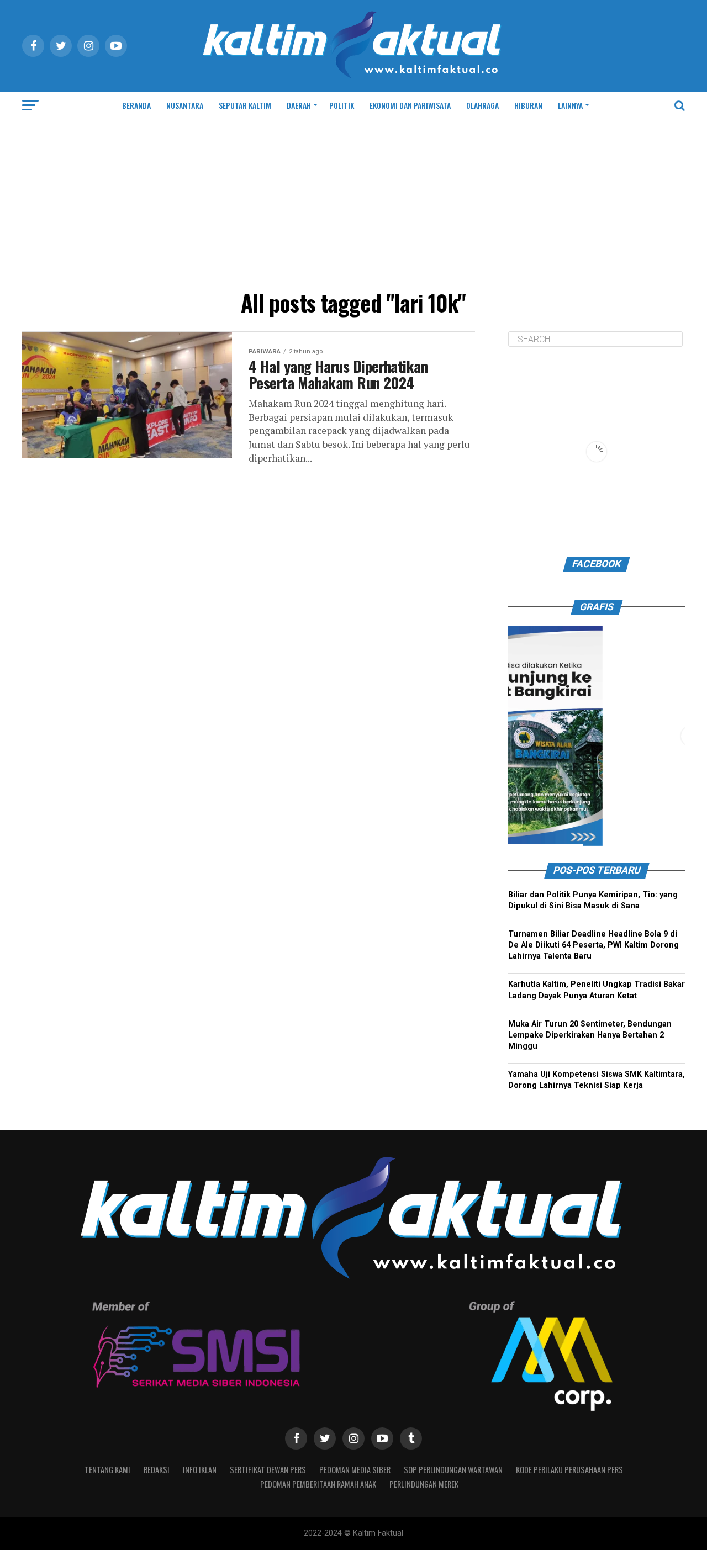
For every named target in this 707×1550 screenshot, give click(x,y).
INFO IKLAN (200, 1469)
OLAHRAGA (482, 105)
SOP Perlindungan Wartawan (453, 1469)
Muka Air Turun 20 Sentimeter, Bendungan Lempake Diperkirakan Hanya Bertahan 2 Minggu (590, 1035)
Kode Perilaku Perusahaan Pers (569, 1469)
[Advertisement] (353, 202)
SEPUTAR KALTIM (245, 105)
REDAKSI (157, 1469)
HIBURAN (528, 105)
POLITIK (341, 105)
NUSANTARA (184, 105)
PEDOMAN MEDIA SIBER (355, 1469)
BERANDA (136, 105)
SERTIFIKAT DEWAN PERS (268, 1469)
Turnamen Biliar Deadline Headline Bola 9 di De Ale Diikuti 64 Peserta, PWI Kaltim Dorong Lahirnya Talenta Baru (593, 945)
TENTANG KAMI (107, 1469)
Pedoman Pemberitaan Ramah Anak (318, 1484)
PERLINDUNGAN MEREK (423, 1484)
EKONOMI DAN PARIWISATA (410, 105)
